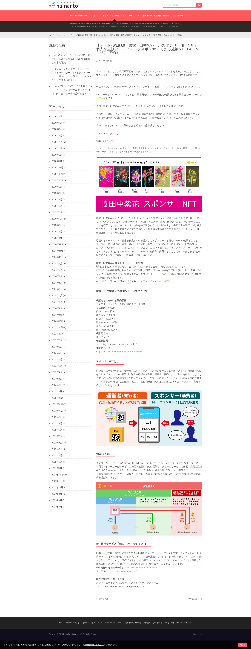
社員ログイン (197, 634)
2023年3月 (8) (58, 378)
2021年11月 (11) (59, 481)
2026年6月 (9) (58, 129)
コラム (138, 15)
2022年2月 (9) (58, 461)
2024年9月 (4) (58, 263)
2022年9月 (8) (58, 417)
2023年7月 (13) (59, 353)
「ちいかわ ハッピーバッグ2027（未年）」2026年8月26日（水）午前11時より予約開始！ (71, 59)
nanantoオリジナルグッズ (110, 23)
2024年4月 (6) (58, 295)
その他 (130, 29)
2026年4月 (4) (58, 141)
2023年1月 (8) (58, 391)
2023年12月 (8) (59, 321)
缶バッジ (105, 26)
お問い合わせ (177, 15)
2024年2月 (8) (58, 308)
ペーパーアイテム (173, 26)
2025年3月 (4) (58, 225)
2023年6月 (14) (59, 359)
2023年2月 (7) (58, 385)
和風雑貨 (149, 23)
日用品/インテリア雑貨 (117, 26)
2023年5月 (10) (59, 365)
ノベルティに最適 (83, 23)
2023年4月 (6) (58, 372)
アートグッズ (174, 23)
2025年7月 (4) (58, 199)
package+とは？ (101, 15)
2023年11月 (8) (59, 327)
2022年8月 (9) (58, 423)
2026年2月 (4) (58, 154)
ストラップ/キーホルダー (78, 26)
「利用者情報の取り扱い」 (94, 645)
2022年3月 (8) (58, 455)
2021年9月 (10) (59, 493)
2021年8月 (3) (58, 500)
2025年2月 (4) (58, 231)
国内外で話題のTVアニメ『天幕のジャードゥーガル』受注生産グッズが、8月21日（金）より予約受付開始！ (72, 90)
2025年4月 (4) (58, 218)
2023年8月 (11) (59, 346)
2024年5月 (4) (58, 289)
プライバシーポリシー (184, 623)
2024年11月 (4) (59, 250)
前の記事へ (104, 599)
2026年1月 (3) (58, 161)
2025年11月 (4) (59, 173)
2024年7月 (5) (58, 276)
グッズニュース (127, 15)
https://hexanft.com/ (126, 571)
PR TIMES (108, 141)
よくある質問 (169, 623)
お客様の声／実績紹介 (152, 15)
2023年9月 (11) (59, 340)
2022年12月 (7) (59, 397)
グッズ (100, 623)
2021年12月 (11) (59, 474)
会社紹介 (166, 15)
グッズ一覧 (114, 15)
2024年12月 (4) (59, 244)
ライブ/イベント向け (161, 23)
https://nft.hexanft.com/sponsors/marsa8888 (119, 351)
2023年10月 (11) (59, 333)
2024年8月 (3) (58, 269)
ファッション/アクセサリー (137, 26)
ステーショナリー (94, 26)
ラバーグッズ (96, 23)
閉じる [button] (242, 645)
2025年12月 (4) (59, 167)
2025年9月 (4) (58, 186)
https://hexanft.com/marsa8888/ (153, 281)
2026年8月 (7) (58, 116)
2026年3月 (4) (58, 148)
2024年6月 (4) (58, 282)
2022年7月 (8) (58, 429)
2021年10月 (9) (59, 487)
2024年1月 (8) (58, 314)
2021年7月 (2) (58, 506)
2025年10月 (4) (59, 180)
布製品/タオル (152, 26)
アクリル (162, 26)
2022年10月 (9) (59, 410)
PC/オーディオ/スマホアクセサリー (133, 23)
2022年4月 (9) (58, 449)
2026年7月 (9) (58, 122)
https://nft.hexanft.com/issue (142, 567)
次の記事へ (193, 599)
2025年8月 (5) (58, 193)
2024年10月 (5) (59, 257)
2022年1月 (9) (58, 468)
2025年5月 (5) (58, 212)
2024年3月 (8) (58, 301)
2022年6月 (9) (58, 436)
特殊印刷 (73, 23)
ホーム (70, 15)
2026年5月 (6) (58, 135)
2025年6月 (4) (58, 205)
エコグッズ (122, 29)
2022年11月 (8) (59, 404)
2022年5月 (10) (59, 442)
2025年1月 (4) (58, 237)
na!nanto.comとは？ (84, 15)
